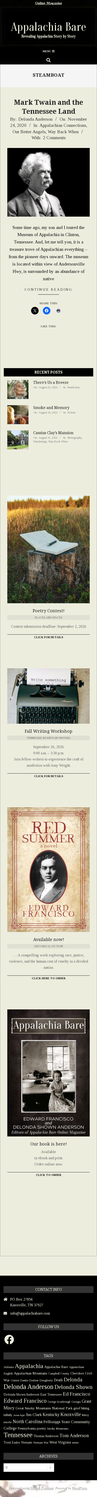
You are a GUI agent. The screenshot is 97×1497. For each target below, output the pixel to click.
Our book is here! (48, 1143)
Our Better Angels (29, 131)
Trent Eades (12, 1442)
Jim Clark (34, 1414)
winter (75, 1442)
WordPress (79, 1488)
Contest (15, 1380)
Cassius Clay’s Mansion (53, 433)
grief (76, 1408)
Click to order (48, 1175)
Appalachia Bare (56, 1367)
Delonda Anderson (28, 1386)
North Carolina (27, 1421)
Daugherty (46, 1380)
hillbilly (8, 1415)
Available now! (48, 939)
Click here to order (48, 978)
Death (58, 1380)
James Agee (19, 1415)
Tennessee (18, 1435)
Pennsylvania (27, 1428)
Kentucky (51, 1414)
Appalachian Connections (63, 125)
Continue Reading (48, 289)
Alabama (9, 1367)
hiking (85, 1408)
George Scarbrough (59, 1401)
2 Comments (54, 137)
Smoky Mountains (57, 1428)
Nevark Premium (42, 1488)
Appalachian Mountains (30, 1373)
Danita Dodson (29, 1380)
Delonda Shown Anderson (21, 1394)
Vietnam (26, 1442)
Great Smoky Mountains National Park (44, 1408)
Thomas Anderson (45, 1436)
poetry (41, 1428)
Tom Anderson (74, 1435)
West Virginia (60, 1442)
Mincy (85, 1415)
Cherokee (77, 1373)
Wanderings (40, 441)
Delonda (73, 1380)
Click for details (48, 776)
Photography (75, 437)
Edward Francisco (25, 1400)
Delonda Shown (73, 1387)
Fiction (71, 412)
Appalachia (29, 1366)
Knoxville (71, 1414)
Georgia (76, 1401)
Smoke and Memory (51, 407)
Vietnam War (40, 1442)
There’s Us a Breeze (51, 382)
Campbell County (58, 1373)
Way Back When (63, 131)
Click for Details (48, 637)
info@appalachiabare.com (30, 1313)
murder (8, 1422)
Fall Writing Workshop (48, 731)
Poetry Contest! (49, 610)
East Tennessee (51, 1394)
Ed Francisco (76, 1394)
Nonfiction (74, 387)
